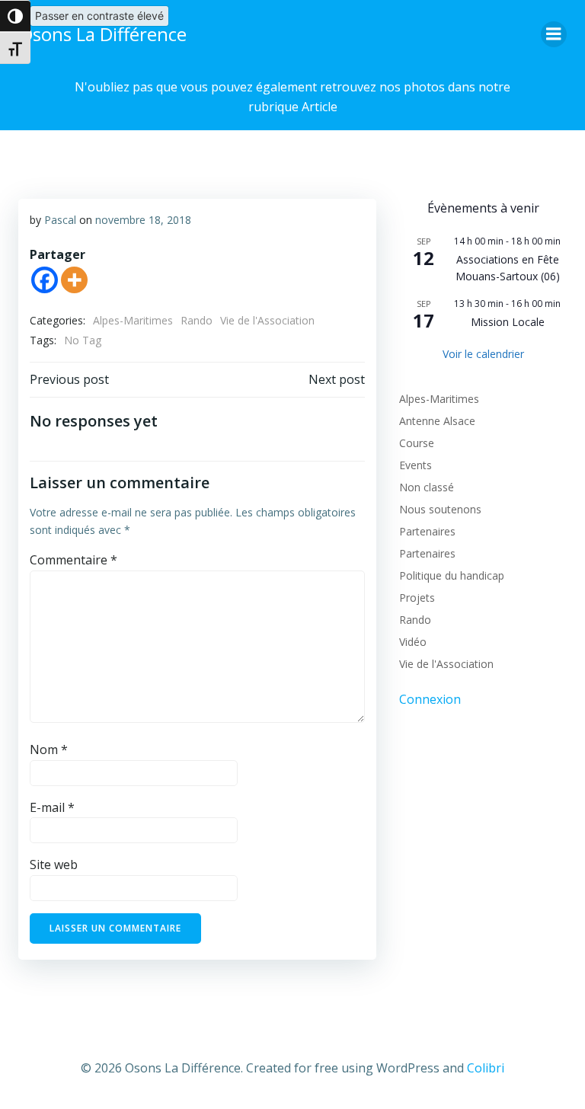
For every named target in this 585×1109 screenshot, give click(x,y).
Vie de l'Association (267, 320)
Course (416, 443)
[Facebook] (44, 280)
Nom (49, 749)
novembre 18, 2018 (143, 220)
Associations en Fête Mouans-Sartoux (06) (508, 268)
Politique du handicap (451, 575)
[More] (74, 280)
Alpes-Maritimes (133, 320)
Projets (417, 597)
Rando (197, 320)
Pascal (60, 220)
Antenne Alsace (437, 421)
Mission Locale (508, 322)
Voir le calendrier (483, 354)
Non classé (426, 487)
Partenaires (427, 531)
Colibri (485, 1067)
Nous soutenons (440, 509)
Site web (54, 864)
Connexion (430, 699)
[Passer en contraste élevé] (15, 16)
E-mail (52, 807)
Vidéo (413, 641)
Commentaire (73, 559)
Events (415, 465)
